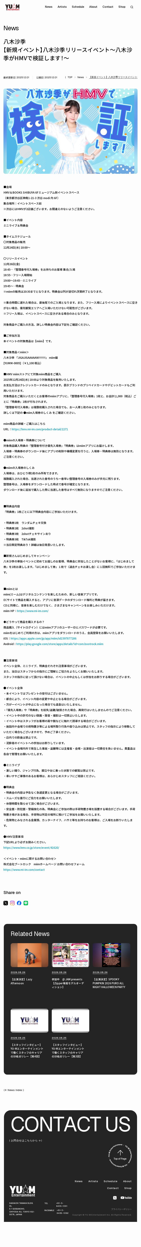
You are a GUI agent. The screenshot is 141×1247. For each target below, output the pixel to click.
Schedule (78, 7)
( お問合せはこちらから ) (25, 1140)
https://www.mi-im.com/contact (24, 869)
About (93, 7)
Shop (121, 7)
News (48, 7)
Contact (107, 7)
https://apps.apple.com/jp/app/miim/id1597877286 (43, 638)
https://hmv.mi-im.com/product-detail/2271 (40, 429)
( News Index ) (14, 1090)
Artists (62, 7)
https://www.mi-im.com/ (32, 611)
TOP (70, 77)
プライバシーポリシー (121, 1209)
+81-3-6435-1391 (61, 1204)
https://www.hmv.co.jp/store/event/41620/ (31, 847)
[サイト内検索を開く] (132, 7)
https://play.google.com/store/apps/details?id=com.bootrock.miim (59, 644)
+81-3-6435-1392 (63, 1211)
